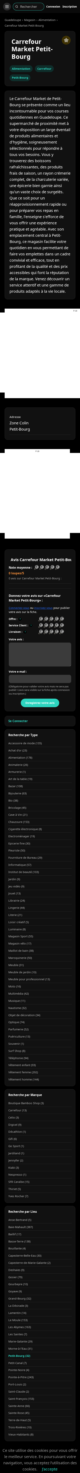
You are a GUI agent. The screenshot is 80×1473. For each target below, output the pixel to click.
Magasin (29, 20)
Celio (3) (13, 1117)
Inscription (70, 6)
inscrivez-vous (43, 608)
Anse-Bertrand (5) (19, 1220)
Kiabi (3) (13, 1167)
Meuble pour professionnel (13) (29, 979)
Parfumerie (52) (18, 1029)
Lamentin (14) (17, 1313)
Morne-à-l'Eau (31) (20, 1348)
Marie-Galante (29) (20, 1341)
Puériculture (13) (19, 1036)
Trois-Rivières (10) (19, 1427)
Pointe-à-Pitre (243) (21, 1377)
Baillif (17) (14, 1234)
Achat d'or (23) (17, 750)
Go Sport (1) (16, 1146)
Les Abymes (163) (19, 1327)
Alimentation (47, 20)
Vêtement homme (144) (23, 1079)
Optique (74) (16, 1022)
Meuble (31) (16, 965)
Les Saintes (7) (17, 1334)
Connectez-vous (19, 608)
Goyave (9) (15, 1291)
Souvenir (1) (16, 1044)
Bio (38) (13, 800)
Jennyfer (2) (15, 1160)
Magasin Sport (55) (20, 936)
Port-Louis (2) (17, 1384)
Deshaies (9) (16, 1270)
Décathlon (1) (17, 1131)
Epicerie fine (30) (19, 843)
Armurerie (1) (17, 772)
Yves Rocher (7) (18, 1196)
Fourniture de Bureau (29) (25, 857)
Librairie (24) (16, 900)
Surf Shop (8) (16, 1051)
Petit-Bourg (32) (19, 1356)
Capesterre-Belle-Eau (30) (24, 1255)
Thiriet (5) (14, 1189)
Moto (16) (14, 986)
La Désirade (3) (18, 1306)
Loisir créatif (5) (18, 922)
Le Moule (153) (18, 1320)
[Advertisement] (40, 353)
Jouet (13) (14, 893)
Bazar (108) (15, 786)
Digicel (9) (14, 1125)
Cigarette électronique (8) (25, 829)
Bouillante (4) (17, 1248)
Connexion (53, 6)
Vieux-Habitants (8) (20, 1434)
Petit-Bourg (20, 77)
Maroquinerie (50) (20, 958)
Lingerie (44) (16, 908)
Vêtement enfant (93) (22, 1065)
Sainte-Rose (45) (18, 1413)
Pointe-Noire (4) (18, 1370)
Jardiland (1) (16, 1153)
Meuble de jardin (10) (22, 972)
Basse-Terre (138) (19, 1241)
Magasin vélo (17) (19, 943)
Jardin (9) (14, 879)
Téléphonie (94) (18, 1058)
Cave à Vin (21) (17, 815)
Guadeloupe (13, 20)
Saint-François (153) (21, 1399)
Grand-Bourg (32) (19, 1298)
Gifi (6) (12, 1139)
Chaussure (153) (18, 822)
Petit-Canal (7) (17, 1363)
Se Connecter (18, 721)
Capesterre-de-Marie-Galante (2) (29, 1263)
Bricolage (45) (17, 808)
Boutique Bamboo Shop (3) (26, 1103)
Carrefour (44, 69)
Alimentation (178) (20, 757)
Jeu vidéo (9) (16, 886)
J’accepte (49, 1469)
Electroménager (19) (21, 836)
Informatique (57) (19, 865)
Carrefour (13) (17, 1110)
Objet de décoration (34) (24, 1015)
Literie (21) (15, 915)
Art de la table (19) (20, 779)
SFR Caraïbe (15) (18, 1182)
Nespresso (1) (17, 1174)
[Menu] (7, 6)
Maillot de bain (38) (21, 950)
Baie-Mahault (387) (20, 1227)
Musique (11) (16, 1001)
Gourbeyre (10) (18, 1284)
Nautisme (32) (17, 1008)
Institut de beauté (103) (23, 872)
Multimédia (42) (18, 993)
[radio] (40, 619)
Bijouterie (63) (17, 793)
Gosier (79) (15, 1277)
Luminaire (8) (17, 929)
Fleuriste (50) (16, 850)
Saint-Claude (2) (18, 1391)
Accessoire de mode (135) (25, 743)
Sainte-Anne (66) (19, 1406)
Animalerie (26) (18, 765)
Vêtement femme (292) (23, 1072)
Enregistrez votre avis (40, 703)
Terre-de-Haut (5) (19, 1420)
